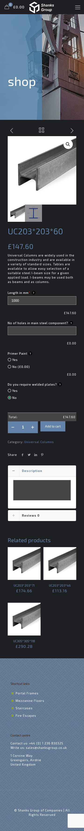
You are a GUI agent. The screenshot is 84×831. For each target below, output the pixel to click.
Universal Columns (39, 442)
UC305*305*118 (24, 641)
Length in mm (21, 293)
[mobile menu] (78, 7)
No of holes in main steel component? (40, 323)
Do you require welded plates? (34, 384)
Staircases (24, 708)
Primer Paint (19, 353)
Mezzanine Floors (30, 701)
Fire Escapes (26, 715)
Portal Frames (27, 693)
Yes (15, 360)
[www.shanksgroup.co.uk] (42, 7)
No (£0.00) (21, 367)
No (14, 398)
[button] (68, 144)
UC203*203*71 (24, 585)
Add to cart (53, 426)
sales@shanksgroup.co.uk (46, 748)
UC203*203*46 (60, 585)
